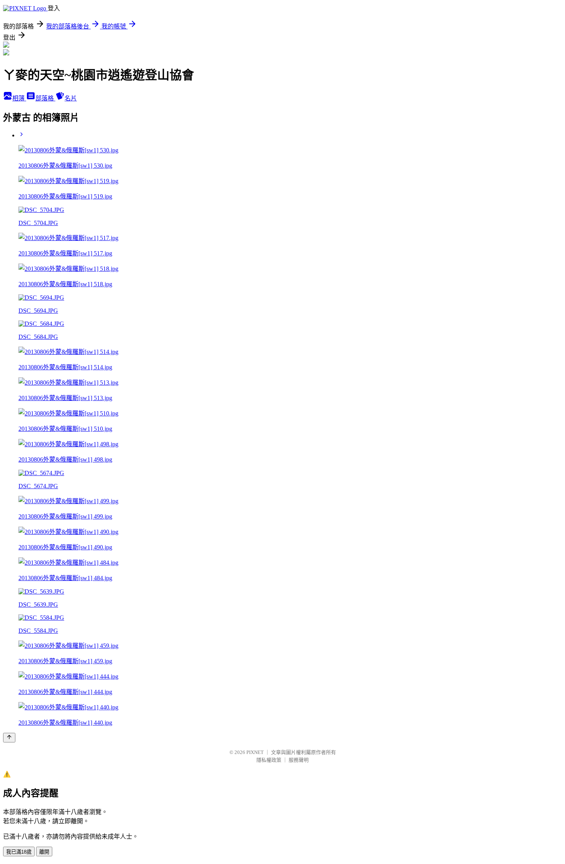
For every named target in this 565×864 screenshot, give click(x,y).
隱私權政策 (268, 760)
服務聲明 (299, 760)
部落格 (45, 98)
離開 (44, 852)
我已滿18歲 (19, 852)
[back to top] (9, 737)
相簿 (19, 98)
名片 (71, 98)
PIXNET (255, 752)
